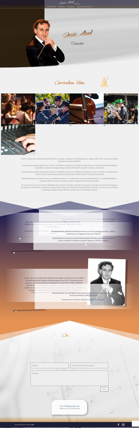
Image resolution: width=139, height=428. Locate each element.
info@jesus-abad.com (72, 406)
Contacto (71, 7)
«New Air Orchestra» (97, 299)
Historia (61, 7)
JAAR (32, 425)
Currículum (51, 7)
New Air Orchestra (84, 7)
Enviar (104, 389)
